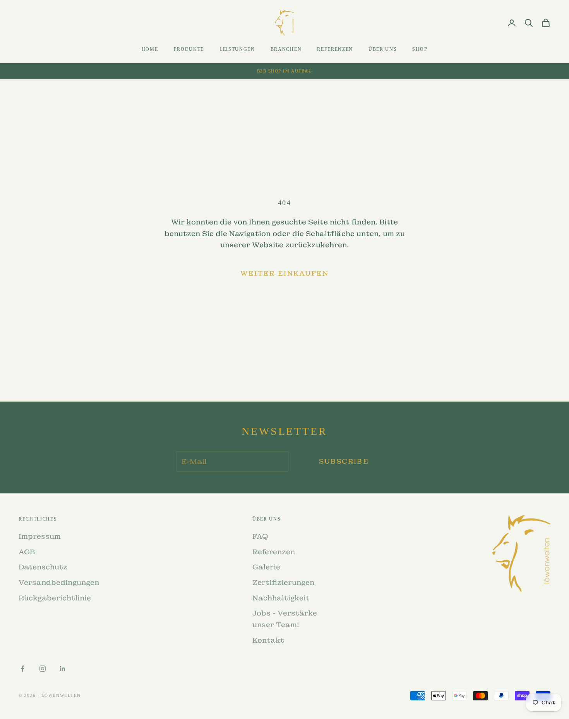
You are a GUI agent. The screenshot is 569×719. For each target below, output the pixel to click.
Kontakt (268, 640)
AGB (27, 551)
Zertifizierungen (283, 582)
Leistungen (237, 49)
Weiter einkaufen (284, 273)
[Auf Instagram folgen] (42, 668)
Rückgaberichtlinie (55, 597)
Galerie (266, 566)
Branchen (286, 49)
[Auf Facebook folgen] (22, 668)
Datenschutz (43, 566)
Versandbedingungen (59, 582)
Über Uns (382, 49)
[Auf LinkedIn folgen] (63, 668)
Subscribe (343, 461)
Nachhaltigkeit (281, 597)
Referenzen (335, 49)
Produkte (189, 49)
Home (150, 49)
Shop (419, 49)
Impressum (40, 536)
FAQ (260, 536)
